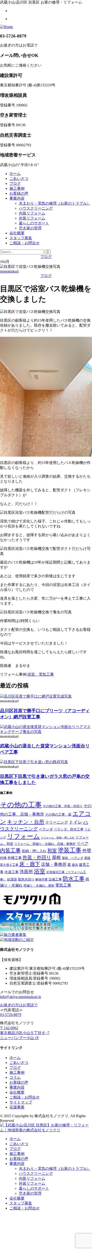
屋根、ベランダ (72, 858)
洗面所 (26, 871)
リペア (82, 843)
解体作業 (41, 879)
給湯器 (12, 879)
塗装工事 (69, 850)
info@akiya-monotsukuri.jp (20, 997)
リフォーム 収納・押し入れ (58, 837)
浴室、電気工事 (40, 674)
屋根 (56, 857)
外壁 (86, 850)
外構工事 (15, 858)
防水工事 (73, 879)
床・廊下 (29, 864)
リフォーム (23, 836)
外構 (3, 858)
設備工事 (55, 879)
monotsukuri (9, 271)
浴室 (39, 871)
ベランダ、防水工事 (69, 829)
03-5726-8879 (10, 1015)
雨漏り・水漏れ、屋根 (39, 885)
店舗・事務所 (54, 864)
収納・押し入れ (34, 851)
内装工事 (10, 850)
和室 (52, 850)
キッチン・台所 (25, 822)
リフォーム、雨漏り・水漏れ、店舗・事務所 (44, 844)
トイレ (75, 822)
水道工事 (11, 872)
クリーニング (56, 822)
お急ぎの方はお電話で (19, 1005)
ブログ (46, 257)
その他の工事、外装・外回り (63, 806)
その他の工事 (21, 805)
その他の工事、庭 (58, 814)
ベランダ (46, 829)
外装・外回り (37, 857)
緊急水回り (26, 879)
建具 (75, 865)
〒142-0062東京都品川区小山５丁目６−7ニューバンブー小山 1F (24, 1033)
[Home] (6, 27)
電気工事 (63, 885)
